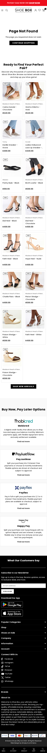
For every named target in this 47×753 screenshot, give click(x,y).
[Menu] (2, 10)
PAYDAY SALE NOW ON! (23, 3)
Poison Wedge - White (10, 336)
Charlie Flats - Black (11, 296)
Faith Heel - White (33, 334)
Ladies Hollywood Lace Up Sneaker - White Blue (33, 146)
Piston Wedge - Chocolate (32, 298)
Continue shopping (23, 43)
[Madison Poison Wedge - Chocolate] (12, 357)
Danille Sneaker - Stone (10, 146)
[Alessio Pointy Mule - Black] (12, 167)
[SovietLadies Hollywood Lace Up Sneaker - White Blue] (34, 129)
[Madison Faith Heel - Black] (12, 243)
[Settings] (36, 10)
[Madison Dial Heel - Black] (12, 205)
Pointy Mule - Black (11, 183)
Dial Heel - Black (10, 220)
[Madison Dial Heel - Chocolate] (34, 205)
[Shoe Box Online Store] (23, 10)
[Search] (6, 10)
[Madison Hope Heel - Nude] (34, 243)
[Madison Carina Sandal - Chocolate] (12, 91)
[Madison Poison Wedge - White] (12, 319)
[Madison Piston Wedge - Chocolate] (34, 281)
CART (33, 751)
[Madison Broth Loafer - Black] (34, 167)
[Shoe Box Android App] (12, 606)
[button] (43, 10)
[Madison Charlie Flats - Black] (12, 281)
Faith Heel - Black (10, 258)
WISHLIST (24, 751)
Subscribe (7, 591)
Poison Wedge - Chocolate (10, 373)
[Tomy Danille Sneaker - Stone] (12, 129)
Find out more (23, 441)
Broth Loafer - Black (34, 183)
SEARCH (42, 751)
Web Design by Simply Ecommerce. (24, 743)
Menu (3, 751)
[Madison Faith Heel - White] (34, 319)
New (5, 84)
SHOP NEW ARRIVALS (23, 386)
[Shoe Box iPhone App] (12, 615)
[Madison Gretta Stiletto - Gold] (34, 91)
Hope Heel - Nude (33, 258)
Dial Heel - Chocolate (30, 222)
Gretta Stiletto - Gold (32, 108)
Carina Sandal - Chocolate (10, 108)
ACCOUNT (13, 751)
